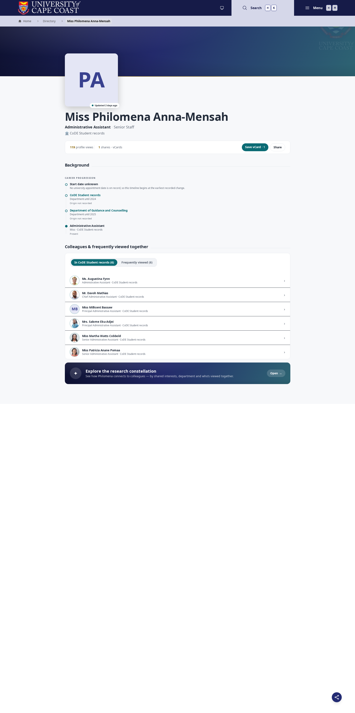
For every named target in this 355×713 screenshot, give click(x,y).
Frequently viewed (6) (137, 262)
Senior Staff (124, 126)
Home (24, 21)
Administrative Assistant (88, 126)
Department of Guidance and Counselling (99, 210)
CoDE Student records (87, 133)
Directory (49, 21)
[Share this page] (337, 697)
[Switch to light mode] (222, 8)
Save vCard (255, 147)
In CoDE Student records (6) (94, 262)
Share (278, 147)
